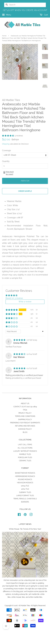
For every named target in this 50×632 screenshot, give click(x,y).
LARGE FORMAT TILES (25, 495)
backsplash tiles (12, 586)
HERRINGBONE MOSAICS (25, 476)
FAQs (25, 410)
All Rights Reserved (38, 606)
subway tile (23, 594)
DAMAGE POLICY (25, 429)
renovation (14, 580)
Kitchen (6, 580)
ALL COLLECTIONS (25, 448)
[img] (19, 340)
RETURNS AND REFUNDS (25, 426)
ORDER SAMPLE (25, 191)
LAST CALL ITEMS (25, 445)
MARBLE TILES (25, 454)
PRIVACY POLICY (25, 413)
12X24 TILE (25, 486)
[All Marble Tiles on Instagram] (30, 515)
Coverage (6, 150)
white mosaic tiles (18, 597)
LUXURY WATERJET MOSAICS (25, 451)
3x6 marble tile (33, 594)
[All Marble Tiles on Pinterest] (25, 515)
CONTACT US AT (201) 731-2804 (25, 407)
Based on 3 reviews (14, 298)
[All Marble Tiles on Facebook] (19, 515)
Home (4, 36)
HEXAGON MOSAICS (25, 483)
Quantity (6, 161)
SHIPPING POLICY (25, 420)
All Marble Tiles (24, 606)
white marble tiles (35, 597)
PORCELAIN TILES (25, 457)
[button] (8, 136)
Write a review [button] (25, 301)
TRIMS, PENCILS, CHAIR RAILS (25, 499)
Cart (45, 15)
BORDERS (25, 502)
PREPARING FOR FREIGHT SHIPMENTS (25, 423)
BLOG (25, 432)
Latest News (25, 524)
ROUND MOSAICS (25, 479)
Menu (8, 15)
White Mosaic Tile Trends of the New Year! (25, 529)
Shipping (5, 144)
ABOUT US (25, 403)
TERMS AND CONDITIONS (25, 416)
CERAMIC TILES (25, 461)
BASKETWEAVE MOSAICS (25, 473)
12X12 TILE (25, 489)
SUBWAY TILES (25, 492)
